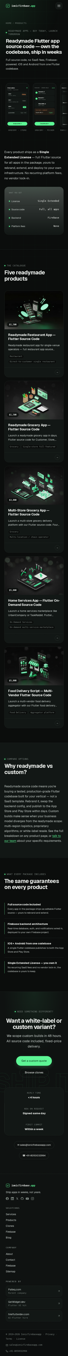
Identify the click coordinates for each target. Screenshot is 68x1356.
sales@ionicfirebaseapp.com (25, 1345)
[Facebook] (7, 1198)
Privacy (50, 1334)
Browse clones (34, 1072)
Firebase (11, 1231)
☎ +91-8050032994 (34, 1155)
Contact (10, 1259)
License (20, 1339)
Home (9, 23)
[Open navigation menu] (59, 6)
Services (11, 1214)
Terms (9, 1339)
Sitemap (10, 1271)
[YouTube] (27, 1198)
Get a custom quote (34, 1060)
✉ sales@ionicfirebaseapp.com (34, 1144)
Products (20, 23)
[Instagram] (32, 1198)
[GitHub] (22, 1198)
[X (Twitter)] (17, 1198)
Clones (10, 1226)
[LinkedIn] (12, 1198)
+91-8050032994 (18, 1351)
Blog (8, 1237)
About (9, 1254)
